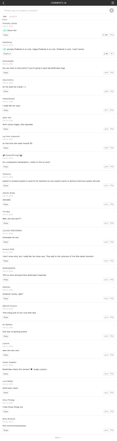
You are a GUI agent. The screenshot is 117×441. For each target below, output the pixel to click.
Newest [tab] (13, 16)
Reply (6, 35)
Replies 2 (7, 54)
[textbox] (56, 10)
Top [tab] (4, 16)
